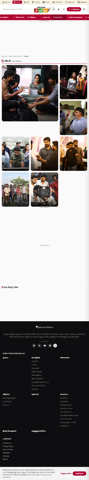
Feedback (6, 453)
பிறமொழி (35, 368)
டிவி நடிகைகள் (66, 405)
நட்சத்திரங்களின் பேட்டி (40, 382)
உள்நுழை (75, 9)
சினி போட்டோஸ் (66, 408)
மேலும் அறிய (66, 473)
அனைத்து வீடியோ (10, 398)
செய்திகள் (36, 358)
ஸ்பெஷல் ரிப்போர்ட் (39, 386)
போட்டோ (64, 394)
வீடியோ (6, 394)
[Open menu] (84, 9)
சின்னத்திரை (36, 375)
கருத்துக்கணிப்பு (39, 431)
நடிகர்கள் (63, 398)
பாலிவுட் (35, 365)
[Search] (64, 9)
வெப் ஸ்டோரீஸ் (66, 419)
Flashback (35, 389)
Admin (5, 459)
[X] (39, 345)
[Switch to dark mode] (59, 9)
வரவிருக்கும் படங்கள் (68, 422)
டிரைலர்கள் (7, 401)
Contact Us (7, 443)
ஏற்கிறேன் (79, 473)
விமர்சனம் (65, 358)
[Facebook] (34, 345)
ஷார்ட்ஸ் (6, 405)
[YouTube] (45, 345)
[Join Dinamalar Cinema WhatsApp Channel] (55, 345)
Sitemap (6, 456)
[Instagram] (50, 345)
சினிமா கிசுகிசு (37, 372)
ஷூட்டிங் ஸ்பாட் (15, 56)
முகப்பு (4, 56)
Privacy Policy (8, 446)
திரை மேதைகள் (37, 379)
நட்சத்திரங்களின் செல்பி (69, 415)
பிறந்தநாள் (64, 426)
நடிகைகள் (64, 401)
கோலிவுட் (35, 361)
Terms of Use (8, 449)
